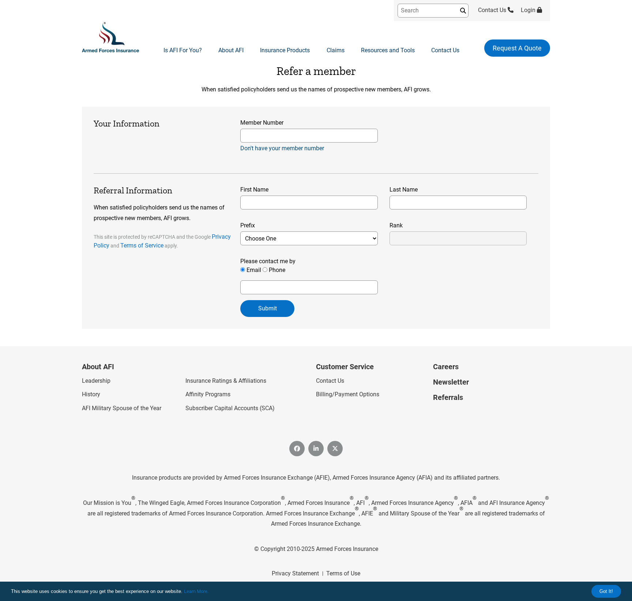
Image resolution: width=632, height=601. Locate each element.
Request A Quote (517, 48)
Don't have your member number (282, 148)
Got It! (606, 591)
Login (529, 10)
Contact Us (493, 10)
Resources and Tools (388, 50)
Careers (446, 366)
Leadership (96, 380)
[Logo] (110, 37)
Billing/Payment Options (347, 394)
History (91, 394)
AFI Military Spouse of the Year (121, 408)
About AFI (231, 50)
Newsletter (451, 382)
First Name (254, 189)
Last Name (404, 189)
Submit (267, 308)
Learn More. (196, 591)
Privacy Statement (295, 573)
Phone (277, 270)
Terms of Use (343, 573)
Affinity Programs (207, 394)
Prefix (247, 225)
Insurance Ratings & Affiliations (225, 380)
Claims (336, 50)
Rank (396, 225)
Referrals (448, 397)
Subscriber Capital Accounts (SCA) (230, 408)
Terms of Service (141, 245)
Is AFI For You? (182, 50)
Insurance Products (285, 50)
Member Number (261, 122)
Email (254, 270)
